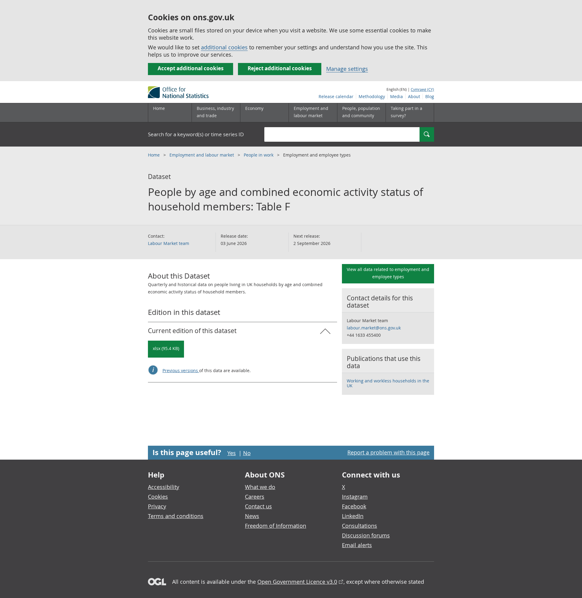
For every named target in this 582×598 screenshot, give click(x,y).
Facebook (354, 506)
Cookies (158, 496)
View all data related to (388, 272)
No (247, 453)
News (252, 516)
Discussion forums (366, 535)
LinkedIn (352, 516)
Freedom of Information (275, 525)
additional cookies (224, 47)
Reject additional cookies (280, 68)
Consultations (359, 525)
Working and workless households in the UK (388, 383)
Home (159, 108)
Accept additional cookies (190, 68)
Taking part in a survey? (406, 111)
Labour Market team (168, 243)
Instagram (355, 496)
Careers (254, 496)
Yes (231, 453)
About (414, 96)
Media (396, 96)
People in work (259, 155)
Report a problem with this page (388, 452)
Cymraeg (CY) (422, 89)
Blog (429, 96)
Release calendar (336, 96)
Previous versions (180, 370)
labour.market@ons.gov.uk (374, 328)
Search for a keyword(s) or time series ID (196, 134)
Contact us (258, 506)
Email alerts (357, 545)
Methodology (372, 96)
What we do (260, 487)
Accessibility (163, 487)
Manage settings (347, 68)
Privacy (157, 506)
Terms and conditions (175, 516)
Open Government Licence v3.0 (297, 581)
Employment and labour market (202, 155)
